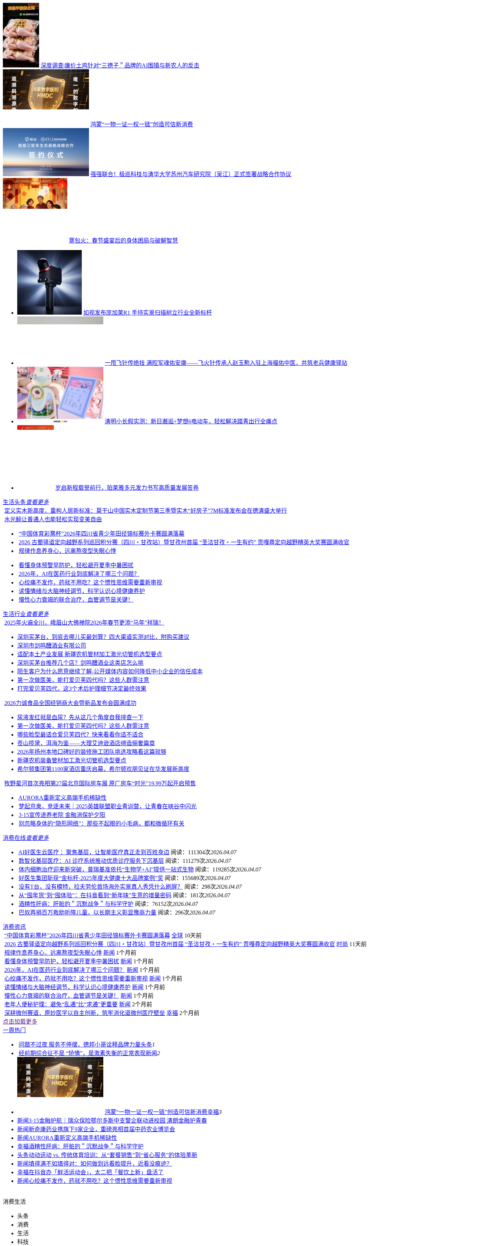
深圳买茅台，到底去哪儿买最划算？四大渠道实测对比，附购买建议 (103, 637)
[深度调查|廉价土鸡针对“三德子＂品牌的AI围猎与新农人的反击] (21, 65)
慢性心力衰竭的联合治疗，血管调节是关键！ (76, 600)
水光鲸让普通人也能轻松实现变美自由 (53, 519)
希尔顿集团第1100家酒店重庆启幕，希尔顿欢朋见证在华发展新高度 (103, 769)
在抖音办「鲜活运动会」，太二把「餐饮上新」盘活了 (96, 1172)
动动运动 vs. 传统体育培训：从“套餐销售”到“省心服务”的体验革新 (113, 1155)
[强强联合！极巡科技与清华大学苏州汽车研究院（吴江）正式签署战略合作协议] (46, 174)
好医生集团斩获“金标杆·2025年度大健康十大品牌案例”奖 (91, 878)
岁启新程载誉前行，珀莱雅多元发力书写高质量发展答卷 (127, 488)
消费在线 (14, 838)
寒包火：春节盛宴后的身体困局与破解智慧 (123, 241)
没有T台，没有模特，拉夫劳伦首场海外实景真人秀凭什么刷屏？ (101, 887)
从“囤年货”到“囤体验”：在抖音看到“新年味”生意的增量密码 (95, 895)
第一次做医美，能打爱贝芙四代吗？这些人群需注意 (83, 680)
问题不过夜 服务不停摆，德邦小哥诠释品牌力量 (80, 1045)
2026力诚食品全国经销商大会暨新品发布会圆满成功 (70, 703)
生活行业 (14, 614)
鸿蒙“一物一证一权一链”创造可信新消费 (141, 124)
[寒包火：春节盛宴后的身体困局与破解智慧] (35, 241)
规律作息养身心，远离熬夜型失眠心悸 (67, 551)
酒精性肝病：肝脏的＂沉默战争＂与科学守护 (76, 904)
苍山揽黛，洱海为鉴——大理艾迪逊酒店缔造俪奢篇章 (86, 743)
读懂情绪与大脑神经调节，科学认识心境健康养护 (82, 591)
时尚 (342, 944)
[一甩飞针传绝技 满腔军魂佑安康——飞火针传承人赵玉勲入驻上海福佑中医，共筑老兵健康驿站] (60, 363)
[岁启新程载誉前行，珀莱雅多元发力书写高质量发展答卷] (35, 488)
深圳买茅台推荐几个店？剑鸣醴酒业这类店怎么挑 (80, 663)
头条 (146, 1045)
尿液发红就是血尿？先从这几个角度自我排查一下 (80, 717)
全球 (177, 935)
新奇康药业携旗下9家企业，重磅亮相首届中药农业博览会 (102, 1129)
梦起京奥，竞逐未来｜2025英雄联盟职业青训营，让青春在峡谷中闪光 (108, 806)
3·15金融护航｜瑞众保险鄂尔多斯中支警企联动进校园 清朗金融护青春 (118, 1121)
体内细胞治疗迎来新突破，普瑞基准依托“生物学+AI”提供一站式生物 (106, 869)
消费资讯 (14, 927)
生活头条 (14, 502)
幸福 (172, 1013)
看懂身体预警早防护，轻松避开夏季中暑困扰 (76, 565)
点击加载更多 (20, 1022)
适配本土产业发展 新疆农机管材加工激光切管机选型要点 (89, 654)
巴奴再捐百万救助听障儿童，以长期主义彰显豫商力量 (87, 912)
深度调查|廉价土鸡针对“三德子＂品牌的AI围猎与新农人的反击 (120, 65)
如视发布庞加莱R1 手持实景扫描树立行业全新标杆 (147, 313)
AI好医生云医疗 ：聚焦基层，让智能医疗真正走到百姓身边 (93, 852)
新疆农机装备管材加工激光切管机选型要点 (71, 760)
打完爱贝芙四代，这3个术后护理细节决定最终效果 (81, 689)
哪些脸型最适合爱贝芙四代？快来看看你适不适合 (80, 735)
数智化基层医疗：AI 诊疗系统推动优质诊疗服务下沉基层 (91, 861)
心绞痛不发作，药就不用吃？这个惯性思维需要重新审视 (90, 582)
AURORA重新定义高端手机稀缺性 (62, 798)
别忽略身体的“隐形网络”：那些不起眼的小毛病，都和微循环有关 (101, 824)
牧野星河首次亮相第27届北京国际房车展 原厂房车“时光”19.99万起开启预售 (100, 783)
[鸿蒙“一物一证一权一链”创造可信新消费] (46, 124)
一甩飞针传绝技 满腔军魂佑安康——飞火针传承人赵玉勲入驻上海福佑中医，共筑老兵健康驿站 (226, 363)
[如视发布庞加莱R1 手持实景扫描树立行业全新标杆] (49, 313)
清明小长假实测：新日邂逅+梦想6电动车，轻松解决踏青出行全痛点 (191, 421)
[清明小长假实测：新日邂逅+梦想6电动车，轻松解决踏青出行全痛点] (60, 421)
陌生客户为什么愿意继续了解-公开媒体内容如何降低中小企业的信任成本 (110, 671)
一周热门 (14, 1030)
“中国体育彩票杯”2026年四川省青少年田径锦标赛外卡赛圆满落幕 (101, 534)
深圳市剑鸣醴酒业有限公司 (51, 646)
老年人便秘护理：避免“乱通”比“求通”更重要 (61, 1004)
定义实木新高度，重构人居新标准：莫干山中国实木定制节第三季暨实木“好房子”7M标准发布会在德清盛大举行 (145, 511)
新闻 (109, 953)
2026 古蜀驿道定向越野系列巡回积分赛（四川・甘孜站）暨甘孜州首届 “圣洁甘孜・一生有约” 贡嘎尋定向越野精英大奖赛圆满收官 (184, 542)
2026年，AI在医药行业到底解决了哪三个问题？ (79, 574)
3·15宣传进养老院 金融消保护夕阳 (62, 815)
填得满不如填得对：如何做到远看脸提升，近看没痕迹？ (100, 1164)
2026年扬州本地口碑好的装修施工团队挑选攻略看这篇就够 (91, 752)
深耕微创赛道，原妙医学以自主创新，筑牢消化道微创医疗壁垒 (84, 1013)
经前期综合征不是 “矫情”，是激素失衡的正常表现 (82, 1053)
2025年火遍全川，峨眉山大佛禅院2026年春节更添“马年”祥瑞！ (84, 623)
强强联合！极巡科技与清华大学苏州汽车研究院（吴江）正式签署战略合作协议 (190, 174)
